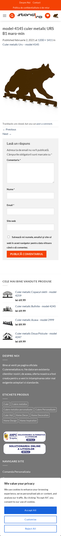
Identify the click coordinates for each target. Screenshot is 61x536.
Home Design (10, 420)
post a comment (44, 123)
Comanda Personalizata (16, 471)
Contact (36, 2)
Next (7, 133)
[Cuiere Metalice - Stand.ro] (29, 15)
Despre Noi (24, 2)
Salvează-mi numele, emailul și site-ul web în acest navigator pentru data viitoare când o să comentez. (29, 242)
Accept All (30, 510)
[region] (30, 507)
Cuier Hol (8, 415)
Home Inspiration (28, 420)
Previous (9, 129)
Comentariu (14, 159)
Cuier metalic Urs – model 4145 (21, 44)
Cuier (6, 404)
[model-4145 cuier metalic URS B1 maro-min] (30, 83)
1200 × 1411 (45, 40)
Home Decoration (39, 415)
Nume (11, 189)
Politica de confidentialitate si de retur (31, 7)
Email (10, 205)
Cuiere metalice (19, 404)
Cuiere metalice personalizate (18, 409)
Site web (11, 220)
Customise (30, 519)
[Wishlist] (47, 16)
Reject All (30, 528)
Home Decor (22, 415)
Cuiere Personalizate (45, 409)
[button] (5, 15)
